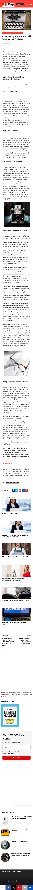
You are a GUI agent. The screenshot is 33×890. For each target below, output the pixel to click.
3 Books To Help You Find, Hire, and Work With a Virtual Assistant (15, 536)
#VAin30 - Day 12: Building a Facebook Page (14, 623)
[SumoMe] (30, 887)
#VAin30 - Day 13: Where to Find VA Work (15, 600)
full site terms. (7, 696)
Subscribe (16, 758)
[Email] (24, 887)
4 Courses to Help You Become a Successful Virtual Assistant (13, 579)
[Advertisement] (16, 686)
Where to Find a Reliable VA (11, 513)
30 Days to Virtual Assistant (12, 33)
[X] (13, 887)
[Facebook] (8, 887)
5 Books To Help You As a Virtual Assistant (16, 557)
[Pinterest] (19, 887)
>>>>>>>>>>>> (7, 805)
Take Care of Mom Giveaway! (20, 841)
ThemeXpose (12, 881)
